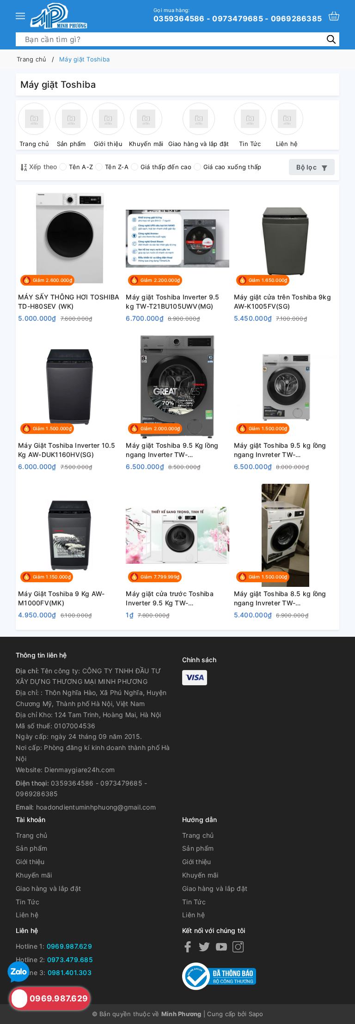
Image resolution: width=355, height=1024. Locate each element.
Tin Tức (27, 902)
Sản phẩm (31, 848)
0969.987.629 (69, 946)
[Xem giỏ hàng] (334, 16)
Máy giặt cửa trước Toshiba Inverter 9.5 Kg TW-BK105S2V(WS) (170, 598)
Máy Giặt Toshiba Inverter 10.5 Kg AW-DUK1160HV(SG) (67, 449)
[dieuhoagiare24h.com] (58, 15)
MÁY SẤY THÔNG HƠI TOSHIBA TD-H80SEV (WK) (68, 301)
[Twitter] (204, 946)
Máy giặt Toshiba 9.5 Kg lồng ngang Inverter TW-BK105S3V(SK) (172, 450)
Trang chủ (31, 835)
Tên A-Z (81, 167)
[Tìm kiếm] (331, 39)
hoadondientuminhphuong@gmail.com (96, 807)
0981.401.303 (70, 972)
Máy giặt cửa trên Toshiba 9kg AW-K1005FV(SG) (282, 301)
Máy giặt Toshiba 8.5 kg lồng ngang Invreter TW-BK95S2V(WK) (280, 598)
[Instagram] (238, 946)
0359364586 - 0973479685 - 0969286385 (237, 15)
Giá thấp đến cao (166, 167)
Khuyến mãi (34, 875)
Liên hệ (27, 915)
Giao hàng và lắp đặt (48, 888)
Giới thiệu (30, 862)
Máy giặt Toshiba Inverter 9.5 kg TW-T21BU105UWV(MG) (172, 301)
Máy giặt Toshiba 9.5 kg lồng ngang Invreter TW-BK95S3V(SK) (280, 450)
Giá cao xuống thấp (232, 167)
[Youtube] (221, 946)
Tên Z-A (117, 167)
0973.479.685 (70, 959)
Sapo (256, 1014)
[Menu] (20, 15)
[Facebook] (187, 946)
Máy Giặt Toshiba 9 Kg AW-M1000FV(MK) (61, 598)
